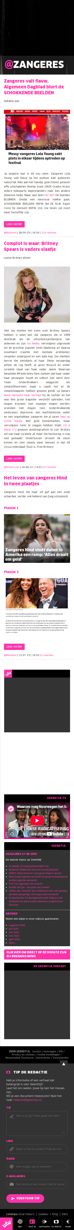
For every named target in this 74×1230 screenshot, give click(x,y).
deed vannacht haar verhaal (22, 395)
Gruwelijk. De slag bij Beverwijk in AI (29, 866)
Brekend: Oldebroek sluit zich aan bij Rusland (33, 869)
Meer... (12, 942)
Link (9, 1141)
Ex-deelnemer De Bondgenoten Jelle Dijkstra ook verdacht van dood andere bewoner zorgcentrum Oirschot (36, 901)
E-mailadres (15, 1176)
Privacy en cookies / (24, 1055)
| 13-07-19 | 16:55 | (35, 655)
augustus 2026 (17, 925)
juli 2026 (13, 928)
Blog (55, 1214)
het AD (48, 195)
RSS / (62, 1052)
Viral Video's (26, 1214)
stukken (43, 1214)
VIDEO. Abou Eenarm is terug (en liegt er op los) (35, 873)
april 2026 (14, 939)
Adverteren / (44, 1058)
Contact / (38, 1052)
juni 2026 (14, 932)
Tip (8, 1108)
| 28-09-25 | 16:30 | (36, 233)
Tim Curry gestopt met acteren (26, 883)
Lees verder (14, 224)
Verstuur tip (28, 1198)
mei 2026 (14, 935)
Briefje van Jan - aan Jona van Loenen (29, 887)
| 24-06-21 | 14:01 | (38, 467)
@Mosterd (10, 233)
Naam (10, 1159)
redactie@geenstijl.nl (27, 1100)
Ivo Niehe (33, 343)
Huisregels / (51, 1052)
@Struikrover (11, 467)
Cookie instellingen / (49, 1055)
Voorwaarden (61, 1058)
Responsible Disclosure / (21, 1058)
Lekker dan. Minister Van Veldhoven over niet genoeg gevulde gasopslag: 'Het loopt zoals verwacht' (38, 892)
